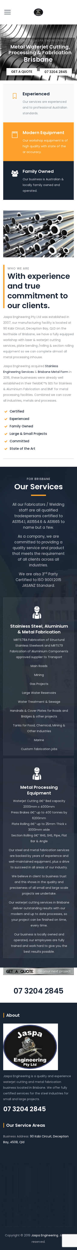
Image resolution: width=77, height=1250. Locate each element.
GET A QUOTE (21, 71)
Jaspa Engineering (44, 1235)
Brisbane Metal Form (53, 372)
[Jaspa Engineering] (38, 12)
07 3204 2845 (38, 991)
